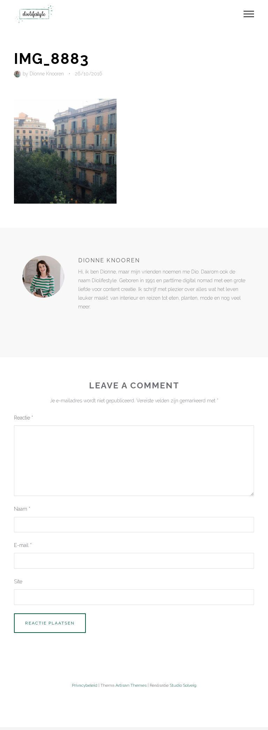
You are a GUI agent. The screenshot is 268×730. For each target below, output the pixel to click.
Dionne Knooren (47, 73)
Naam (22, 509)
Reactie (23, 418)
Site (18, 581)
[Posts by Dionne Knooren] (18, 73)
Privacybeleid (84, 685)
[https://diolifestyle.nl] (83, 321)
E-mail (23, 545)
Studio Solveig (183, 685)
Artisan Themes (131, 685)
